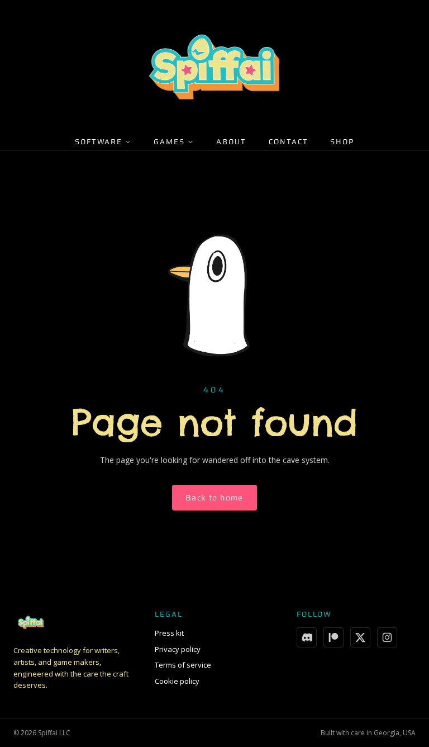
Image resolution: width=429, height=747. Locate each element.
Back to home (214, 497)
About (231, 142)
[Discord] (307, 637)
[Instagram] (387, 637)
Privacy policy (178, 649)
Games (169, 142)
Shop (342, 142)
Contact (288, 142)
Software (99, 142)
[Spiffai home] (214, 67)
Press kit (169, 633)
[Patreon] (333, 637)
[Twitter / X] (360, 637)
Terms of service (183, 665)
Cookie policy (177, 681)
